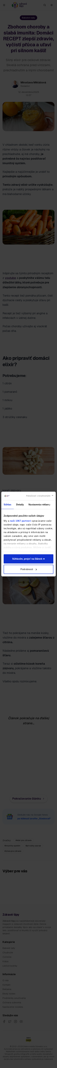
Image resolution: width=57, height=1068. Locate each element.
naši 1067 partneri (20, 520)
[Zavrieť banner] (40, 496)
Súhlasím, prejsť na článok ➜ (28, 558)
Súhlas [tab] (7, 504)
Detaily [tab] (20, 504)
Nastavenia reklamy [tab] (39, 504)
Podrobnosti (26, 569)
